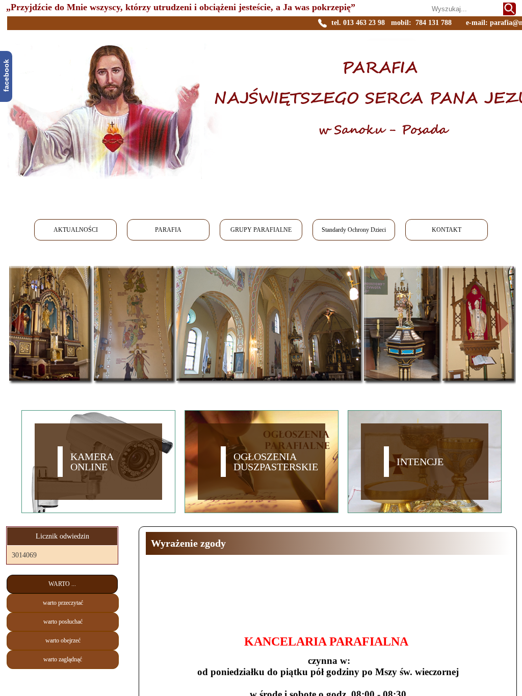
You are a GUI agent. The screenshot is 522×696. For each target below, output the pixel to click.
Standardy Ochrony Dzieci (354, 229)
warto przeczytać (63, 602)
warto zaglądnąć (62, 659)
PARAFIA (168, 229)
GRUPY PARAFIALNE (261, 229)
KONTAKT (446, 229)
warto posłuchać (63, 621)
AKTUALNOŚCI (76, 229)
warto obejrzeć (63, 640)
